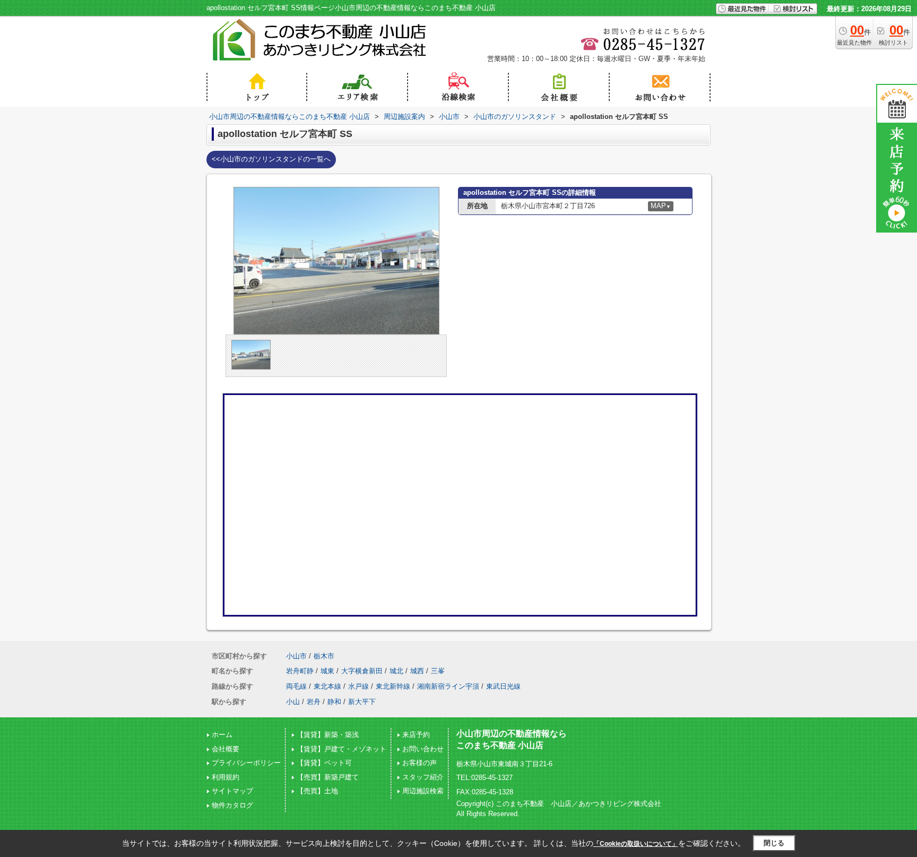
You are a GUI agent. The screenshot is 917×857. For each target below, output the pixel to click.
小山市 (296, 656)
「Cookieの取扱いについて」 (635, 843)
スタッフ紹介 (423, 777)
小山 (293, 702)
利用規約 (225, 777)
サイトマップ (232, 791)
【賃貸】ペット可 (324, 763)
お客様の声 (419, 763)
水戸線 (358, 686)
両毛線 (296, 686)
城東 (327, 671)
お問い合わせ (423, 749)
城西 (417, 671)
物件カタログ (232, 805)
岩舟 (314, 702)
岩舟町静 (300, 671)
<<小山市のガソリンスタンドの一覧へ (271, 159)
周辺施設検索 (423, 791)
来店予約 (416, 735)
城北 (396, 671)
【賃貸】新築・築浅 (328, 735)
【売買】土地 (317, 791)
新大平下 (362, 702)
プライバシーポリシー (246, 763)
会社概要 (225, 749)
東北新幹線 (393, 686)
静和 (334, 702)
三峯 (438, 671)
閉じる (774, 843)
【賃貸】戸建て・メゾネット (341, 749)
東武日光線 (503, 686)
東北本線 (327, 686)
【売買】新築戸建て (328, 777)
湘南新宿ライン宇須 (448, 686)
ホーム (222, 735)
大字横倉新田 (362, 671)
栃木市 (324, 656)
